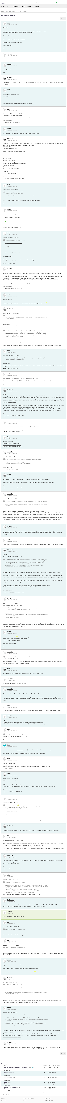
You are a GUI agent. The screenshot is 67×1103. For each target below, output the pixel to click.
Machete (9, 912)
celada (9, 1007)
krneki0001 (10, 138)
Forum (9, 6)
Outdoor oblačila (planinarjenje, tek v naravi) (16, 1067)
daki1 (8, 835)
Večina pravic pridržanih (28, 1098)
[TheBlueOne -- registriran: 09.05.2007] (4, 900)
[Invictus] (4, 233)
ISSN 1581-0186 (49, 1100)
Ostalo (37, 6)
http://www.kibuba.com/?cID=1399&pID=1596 (13, 722)
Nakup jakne (7, 1082)
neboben (5, 1069)
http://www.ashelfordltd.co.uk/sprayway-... (12, 445)
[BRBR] (4, 774)
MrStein (5, 1088)
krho (8, 350)
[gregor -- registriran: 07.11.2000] (4, 210)
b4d (8, 422)
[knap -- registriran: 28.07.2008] (4, 23)
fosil (8, 109)
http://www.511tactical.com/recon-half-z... (34, 426)
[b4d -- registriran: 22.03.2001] (4, 422)
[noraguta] (4, 78)
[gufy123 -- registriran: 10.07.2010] (4, 269)
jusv (8, 798)
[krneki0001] (4, 139)
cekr (8, 940)
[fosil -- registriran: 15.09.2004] (4, 109)
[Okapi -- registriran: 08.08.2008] (4, 295)
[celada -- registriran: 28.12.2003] (4, 1008)
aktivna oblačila (8, 1077)
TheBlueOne (10, 900)
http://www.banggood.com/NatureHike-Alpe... (13, 42)
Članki (23, 6)
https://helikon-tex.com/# (8, 148)
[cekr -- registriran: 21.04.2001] (4, 941)
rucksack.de (20, 749)
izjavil (18, 94)
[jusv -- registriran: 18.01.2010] (4, 798)
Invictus (9, 233)
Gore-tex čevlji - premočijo (11, 1087)
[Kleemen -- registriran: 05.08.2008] (4, 55)
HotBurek (10, 679)
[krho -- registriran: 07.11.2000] (4, 351)
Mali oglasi (16, 6)
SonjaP (9, 128)
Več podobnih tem (5, 1094)
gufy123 (9, 268)
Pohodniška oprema (9, 1072)
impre (53, 1082)
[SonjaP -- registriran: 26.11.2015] (4, 129)
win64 (8, 89)
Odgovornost (48, 1098)
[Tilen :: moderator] (4, 706)
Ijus (4, 1078)
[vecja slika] (13, 221)
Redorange (10, 855)
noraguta (9, 77)
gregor (9, 209)
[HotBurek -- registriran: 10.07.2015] (4, 679)
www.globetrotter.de (7, 299)
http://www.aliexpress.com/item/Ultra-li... (11, 217)
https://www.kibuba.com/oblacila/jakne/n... (12, 1037)
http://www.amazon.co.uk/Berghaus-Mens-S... (13, 446)
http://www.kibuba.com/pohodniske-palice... (34, 722)
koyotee (54, 1072)
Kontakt (25, 1100)
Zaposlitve (30, 6)
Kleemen (9, 54)
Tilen (8, 705)
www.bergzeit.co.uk (36, 133)
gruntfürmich (55, 1067)
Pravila (2, 1098)
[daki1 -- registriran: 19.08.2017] (4, 836)
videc (8, 758)
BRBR (9, 773)
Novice (3, 6)
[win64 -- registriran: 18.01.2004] (4, 90)
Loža (9, 1070)
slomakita (54, 1077)
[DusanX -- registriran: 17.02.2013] (4, 65)
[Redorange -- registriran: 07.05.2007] (4, 856)
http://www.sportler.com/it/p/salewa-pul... (12, 443)
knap (8, 23)
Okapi (8, 294)
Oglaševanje (4, 1100)
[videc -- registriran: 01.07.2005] (4, 759)
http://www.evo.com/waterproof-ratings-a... (12, 325)
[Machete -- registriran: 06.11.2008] (4, 912)
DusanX (9, 64)
